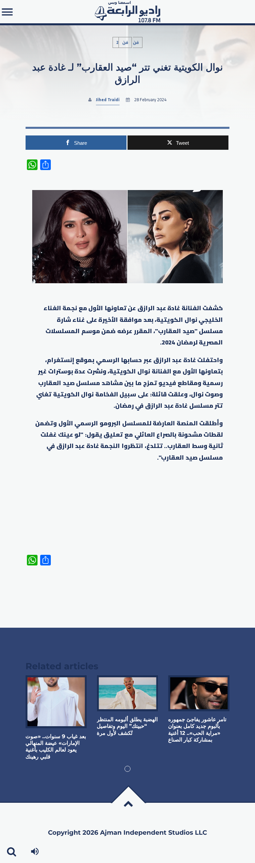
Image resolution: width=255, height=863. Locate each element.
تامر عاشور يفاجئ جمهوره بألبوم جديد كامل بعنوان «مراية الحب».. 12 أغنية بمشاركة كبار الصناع (197, 730)
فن (125, 42)
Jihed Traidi (108, 100)
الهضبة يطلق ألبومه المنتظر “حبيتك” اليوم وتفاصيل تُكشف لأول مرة (127, 727)
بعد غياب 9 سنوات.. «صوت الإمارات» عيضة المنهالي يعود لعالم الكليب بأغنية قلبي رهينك (56, 747)
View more (56, 701)
